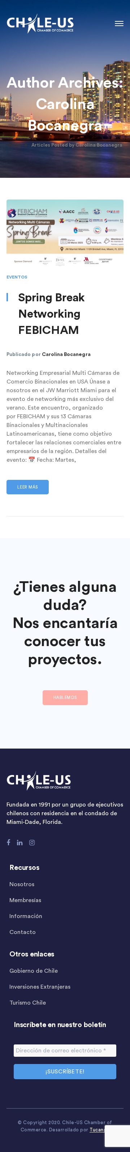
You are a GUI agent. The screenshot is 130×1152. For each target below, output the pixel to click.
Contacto (22, 932)
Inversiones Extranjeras (39, 987)
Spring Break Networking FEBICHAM (51, 314)
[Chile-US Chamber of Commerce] (40, 23)
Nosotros (21, 884)
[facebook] (8, 842)
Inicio (14, 145)
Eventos (16, 277)
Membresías (25, 900)
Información (25, 916)
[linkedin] (19, 842)
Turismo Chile (27, 1003)
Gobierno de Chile (33, 971)
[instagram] (32, 842)
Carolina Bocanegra (66, 354)
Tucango (100, 1129)
